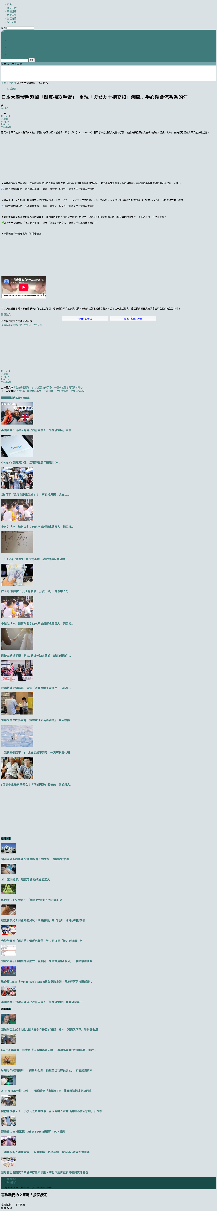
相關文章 (6, 397)
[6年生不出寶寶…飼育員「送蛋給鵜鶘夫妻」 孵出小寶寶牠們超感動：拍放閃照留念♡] (8, 1043)
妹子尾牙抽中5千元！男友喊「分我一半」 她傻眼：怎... (36, 591)
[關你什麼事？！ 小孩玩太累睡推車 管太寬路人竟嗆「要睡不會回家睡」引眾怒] (8, 1104)
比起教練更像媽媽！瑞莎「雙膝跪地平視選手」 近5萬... (36, 688)
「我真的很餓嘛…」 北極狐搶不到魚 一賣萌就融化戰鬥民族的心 (48, 387)
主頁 (3, 83)
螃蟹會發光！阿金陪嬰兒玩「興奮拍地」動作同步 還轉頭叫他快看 (43, 920)
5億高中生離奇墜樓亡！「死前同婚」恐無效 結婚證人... (36, 784)
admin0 (4, 108)
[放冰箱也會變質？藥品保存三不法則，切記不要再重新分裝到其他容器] (8, 1166)
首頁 (9, 4)
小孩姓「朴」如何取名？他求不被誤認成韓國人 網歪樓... (37, 526)
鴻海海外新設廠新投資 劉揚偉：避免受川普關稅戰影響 (35, 859)
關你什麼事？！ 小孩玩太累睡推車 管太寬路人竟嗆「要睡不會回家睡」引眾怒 (51, 1111)
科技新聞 (12, 22)
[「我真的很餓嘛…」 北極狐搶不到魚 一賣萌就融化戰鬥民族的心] (17, 746)
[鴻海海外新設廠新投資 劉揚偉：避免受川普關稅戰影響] (8, 852)
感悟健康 (12, 11)
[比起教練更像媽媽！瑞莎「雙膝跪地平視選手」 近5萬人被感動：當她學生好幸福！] (17, 681)
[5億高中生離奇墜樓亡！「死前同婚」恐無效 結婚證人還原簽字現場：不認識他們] (17, 778)
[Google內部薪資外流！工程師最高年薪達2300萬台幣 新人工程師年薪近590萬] (17, 456)
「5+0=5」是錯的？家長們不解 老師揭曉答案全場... (34, 559)
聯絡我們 (12, 1182)
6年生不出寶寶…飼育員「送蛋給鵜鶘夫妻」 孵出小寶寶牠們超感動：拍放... (48, 1050)
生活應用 (12, 18)
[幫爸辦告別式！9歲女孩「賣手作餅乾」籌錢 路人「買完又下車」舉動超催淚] (8, 1023)
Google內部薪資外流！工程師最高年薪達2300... (30, 462)
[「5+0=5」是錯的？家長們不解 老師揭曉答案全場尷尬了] (17, 552)
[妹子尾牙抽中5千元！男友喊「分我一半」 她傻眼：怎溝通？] (17, 585)
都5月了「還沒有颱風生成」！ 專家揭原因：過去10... (35, 494)
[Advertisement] (108, 72)
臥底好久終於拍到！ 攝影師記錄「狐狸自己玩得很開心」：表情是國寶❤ (46, 1070)
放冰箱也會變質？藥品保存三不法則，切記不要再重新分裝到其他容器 (44, 1172)
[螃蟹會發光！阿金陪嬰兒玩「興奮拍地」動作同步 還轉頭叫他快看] (8, 914)
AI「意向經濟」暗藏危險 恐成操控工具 (25, 879)
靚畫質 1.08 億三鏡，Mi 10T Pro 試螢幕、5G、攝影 (33, 1131)
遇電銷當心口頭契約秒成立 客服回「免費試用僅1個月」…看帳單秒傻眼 (46, 961)
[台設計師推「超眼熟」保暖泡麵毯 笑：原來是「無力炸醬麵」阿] (8, 934)
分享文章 (37, 325)
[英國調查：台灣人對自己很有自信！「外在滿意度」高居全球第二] (17, 423)
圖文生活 (12, 8)
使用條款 (12, 1179)
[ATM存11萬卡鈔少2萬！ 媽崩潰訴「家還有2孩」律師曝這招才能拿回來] (8, 1084)
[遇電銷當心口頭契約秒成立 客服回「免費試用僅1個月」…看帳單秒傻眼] (8, 954)
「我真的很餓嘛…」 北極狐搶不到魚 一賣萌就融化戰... (36, 752)
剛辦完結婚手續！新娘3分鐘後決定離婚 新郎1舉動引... (36, 655)
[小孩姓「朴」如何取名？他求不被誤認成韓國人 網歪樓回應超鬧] (17, 520)
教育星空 (12, 15)
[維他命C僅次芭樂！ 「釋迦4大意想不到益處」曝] (8, 893)
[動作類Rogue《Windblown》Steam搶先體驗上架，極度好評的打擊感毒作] (8, 975)
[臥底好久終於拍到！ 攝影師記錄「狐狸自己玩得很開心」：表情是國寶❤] (8, 1064)
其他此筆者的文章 (20, 397)
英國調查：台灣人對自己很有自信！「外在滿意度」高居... (37, 430)
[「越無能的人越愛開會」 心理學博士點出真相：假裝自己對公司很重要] (8, 1145)
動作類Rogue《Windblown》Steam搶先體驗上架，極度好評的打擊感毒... (46, 981)
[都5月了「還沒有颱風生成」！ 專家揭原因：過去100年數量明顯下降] (17, 488)
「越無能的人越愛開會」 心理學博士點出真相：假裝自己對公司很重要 (45, 1152)
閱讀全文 (6, 314)
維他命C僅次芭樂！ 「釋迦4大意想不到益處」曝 (31, 900)
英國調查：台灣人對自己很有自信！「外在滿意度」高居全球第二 (42, 1002)
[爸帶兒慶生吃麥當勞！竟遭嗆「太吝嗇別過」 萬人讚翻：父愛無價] (17, 713)
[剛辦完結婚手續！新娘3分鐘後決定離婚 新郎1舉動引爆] (17, 649)
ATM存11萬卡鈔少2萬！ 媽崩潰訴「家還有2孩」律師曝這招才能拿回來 (46, 1090)
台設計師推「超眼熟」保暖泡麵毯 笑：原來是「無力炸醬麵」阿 (42, 940)
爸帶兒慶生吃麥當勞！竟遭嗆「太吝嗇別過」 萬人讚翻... (36, 720)
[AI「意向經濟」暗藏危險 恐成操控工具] (8, 873)
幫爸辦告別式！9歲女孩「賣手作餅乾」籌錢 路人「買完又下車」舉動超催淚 (49, 1029)
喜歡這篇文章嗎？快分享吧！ (16, 325)
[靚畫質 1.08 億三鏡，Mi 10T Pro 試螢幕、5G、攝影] (8, 1125)
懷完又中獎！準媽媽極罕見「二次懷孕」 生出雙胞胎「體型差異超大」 (50, 391)
